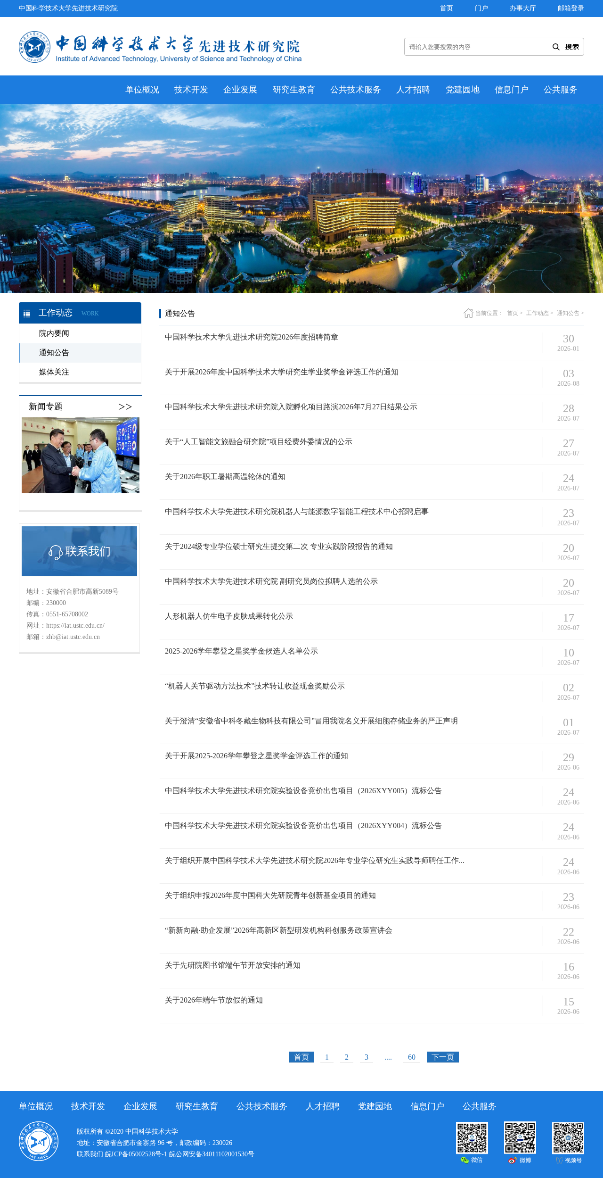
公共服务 (561, 89)
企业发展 (240, 89)
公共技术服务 (355, 89)
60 (412, 1057)
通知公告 (54, 352)
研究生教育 (294, 89)
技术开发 (191, 89)
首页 (446, 8)
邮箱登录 (571, 8)
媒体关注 (54, 372)
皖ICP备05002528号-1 (136, 1154)
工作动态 (537, 313)
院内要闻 (54, 333)
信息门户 (512, 89)
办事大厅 (523, 8)
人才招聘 (413, 89)
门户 (481, 8)
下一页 (443, 1057)
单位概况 (142, 89)
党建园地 (463, 89)
